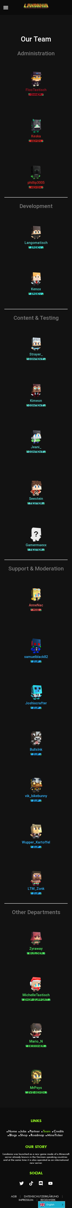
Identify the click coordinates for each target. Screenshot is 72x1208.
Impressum (26, 1200)
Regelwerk (48, 1200)
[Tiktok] (31, 1183)
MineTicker (55, 1135)
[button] (6, 7)
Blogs (13, 1135)
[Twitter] (21, 1183)
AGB (14, 1196)
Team (47, 1131)
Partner (35, 1131)
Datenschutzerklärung (41, 1196)
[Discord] (41, 1183)
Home (12, 1131)
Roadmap (37, 1135)
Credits (59, 1131)
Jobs (23, 1131)
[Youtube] (50, 1183)
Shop (23, 1135)
